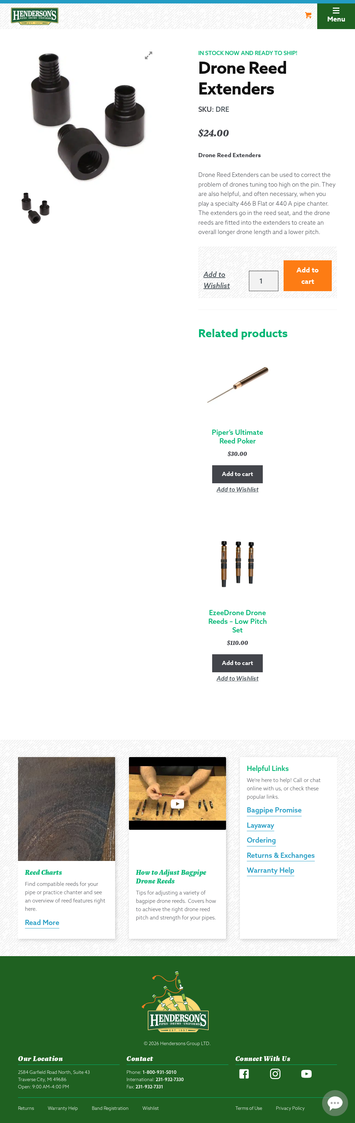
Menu (336, 19)
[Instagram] (275, 1077)
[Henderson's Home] (177, 1003)
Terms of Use (248, 1108)
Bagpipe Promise (274, 810)
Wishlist (150, 1108)
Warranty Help (270, 870)
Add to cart (307, 275)
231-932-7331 (149, 1086)
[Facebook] (244, 1077)
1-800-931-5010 (159, 1072)
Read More (42, 922)
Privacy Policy (290, 1108)
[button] (223, 280)
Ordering (261, 840)
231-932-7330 (170, 1079)
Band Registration (110, 1108)
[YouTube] (306, 1077)
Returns (26, 1108)
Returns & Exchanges (281, 855)
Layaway (260, 825)
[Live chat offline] (335, 1103)
